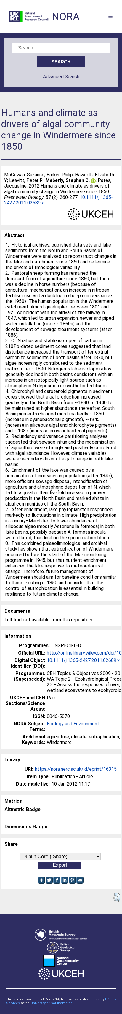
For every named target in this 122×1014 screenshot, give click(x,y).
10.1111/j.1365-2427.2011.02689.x (83, 660)
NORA (66, 17)
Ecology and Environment (73, 724)
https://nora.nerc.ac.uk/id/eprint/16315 (76, 769)
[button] (116, 897)
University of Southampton (51, 1003)
